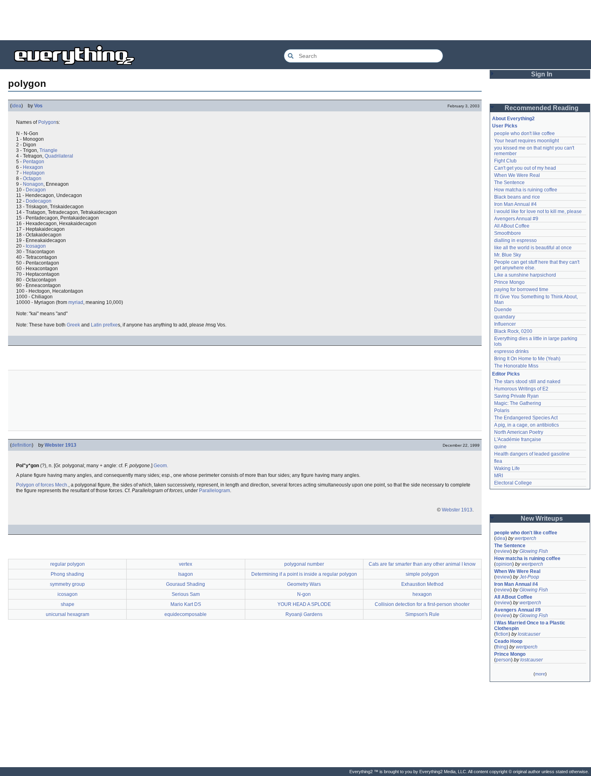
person (503, 660)
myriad (75, 302)
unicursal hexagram (67, 614)
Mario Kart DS (185, 604)
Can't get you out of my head (525, 168)
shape (67, 604)
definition (22, 445)
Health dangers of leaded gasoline (532, 454)
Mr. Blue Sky (507, 255)
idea (16, 106)
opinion (504, 564)
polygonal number (304, 564)
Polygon (47, 122)
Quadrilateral (59, 156)
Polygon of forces (35, 485)
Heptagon (34, 173)
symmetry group (67, 584)
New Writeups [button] (542, 518)
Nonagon (33, 184)
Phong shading (67, 574)
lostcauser (529, 634)
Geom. (161, 465)
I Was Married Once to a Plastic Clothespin (530, 625)
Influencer (505, 324)
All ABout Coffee (511, 226)
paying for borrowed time (521, 289)
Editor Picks (506, 374)
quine (500, 447)
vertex (185, 564)
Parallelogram (214, 490)
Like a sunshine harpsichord (525, 275)
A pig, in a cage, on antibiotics (526, 425)
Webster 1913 (60, 445)
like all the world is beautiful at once (533, 247)
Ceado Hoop (508, 641)
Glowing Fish (533, 551)
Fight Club (505, 161)
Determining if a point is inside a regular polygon (304, 574)
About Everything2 (513, 118)
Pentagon (33, 161)
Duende (503, 309)
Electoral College (513, 483)
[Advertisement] (295, 20)
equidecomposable (185, 614)
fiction (502, 634)
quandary (504, 317)
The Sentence (509, 182)
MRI (498, 475)
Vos (38, 106)
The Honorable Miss (516, 366)
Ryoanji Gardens (303, 614)
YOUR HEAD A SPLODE (304, 604)
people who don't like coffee (524, 133)
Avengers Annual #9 (516, 219)
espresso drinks (511, 351)
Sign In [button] (541, 74)
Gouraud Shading (185, 584)
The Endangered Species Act (526, 418)
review (503, 551)
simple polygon (422, 574)
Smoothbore (507, 233)
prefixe (110, 325)
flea (498, 461)
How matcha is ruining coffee (525, 190)
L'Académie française (517, 439)
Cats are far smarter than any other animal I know (422, 564)
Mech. (61, 485)
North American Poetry (518, 432)
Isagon (185, 574)
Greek (73, 325)
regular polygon (67, 564)
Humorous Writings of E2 (521, 389)
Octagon (32, 178)
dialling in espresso (515, 240)
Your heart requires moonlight (526, 141)
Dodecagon (38, 201)
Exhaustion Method (422, 584)
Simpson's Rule (422, 614)
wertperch (525, 538)
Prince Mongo (509, 282)
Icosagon (36, 246)
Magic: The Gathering (517, 403)
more (540, 673)
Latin (96, 325)
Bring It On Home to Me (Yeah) (527, 358)
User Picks (504, 126)
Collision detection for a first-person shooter (422, 604)
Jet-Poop (529, 577)
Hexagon (33, 167)
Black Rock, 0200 (513, 331)
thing (501, 647)
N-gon (304, 594)
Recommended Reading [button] (542, 108)
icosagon (67, 594)
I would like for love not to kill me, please (538, 211)
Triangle (48, 150)
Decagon (36, 190)
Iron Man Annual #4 (515, 204)
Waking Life (507, 468)
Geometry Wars (304, 584)
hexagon (422, 594)
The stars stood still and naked (527, 381)
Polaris (501, 410)
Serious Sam (186, 594)
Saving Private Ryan (516, 396)
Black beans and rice (517, 197)
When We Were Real (517, 175)
